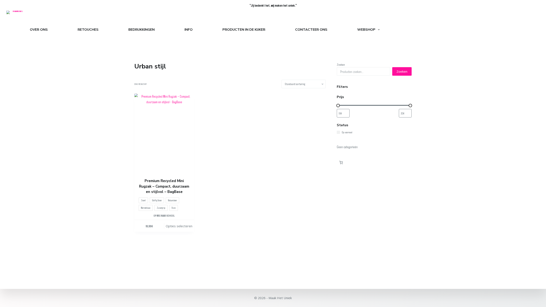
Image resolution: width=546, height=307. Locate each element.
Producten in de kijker (243, 29)
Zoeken (341, 64)
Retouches (88, 29)
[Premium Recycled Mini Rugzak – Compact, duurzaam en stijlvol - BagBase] (164, 133)
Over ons (39, 29)
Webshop (366, 29)
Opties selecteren (179, 226)
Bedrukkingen (141, 29)
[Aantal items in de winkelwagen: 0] (341, 162)
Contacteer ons (311, 29)
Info (188, 29)
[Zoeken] (538, 30)
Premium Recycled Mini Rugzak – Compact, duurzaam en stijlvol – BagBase (164, 186)
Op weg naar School (164, 215)
